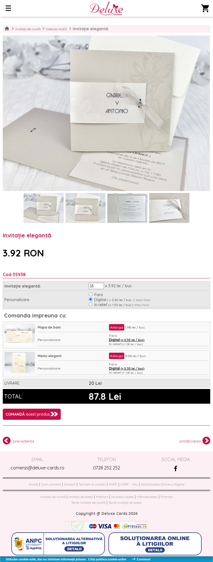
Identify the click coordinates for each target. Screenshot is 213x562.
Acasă (33, 484)
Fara (98, 294)
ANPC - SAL (129, 484)
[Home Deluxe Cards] (106, 8)
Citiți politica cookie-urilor (107, 559)
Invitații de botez (81, 497)
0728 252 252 (106, 468)
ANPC (113, 484)
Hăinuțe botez (147, 497)
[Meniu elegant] (19, 374)
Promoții (167, 497)
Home (7, 28)
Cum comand (51, 484)
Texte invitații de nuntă (88, 502)
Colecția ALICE (56, 29)
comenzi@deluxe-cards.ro (37, 468)
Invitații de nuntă (27, 29)
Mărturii (102, 497)
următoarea (190, 441)
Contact (69, 484)
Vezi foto (143, 300)
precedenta (23, 441)
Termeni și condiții (92, 484)
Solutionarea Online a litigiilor (163, 484)
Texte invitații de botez (125, 502)
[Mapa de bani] (19, 345)
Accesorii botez (122, 497)
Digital (114, 299)
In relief (113, 304)
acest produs (28, 414)
